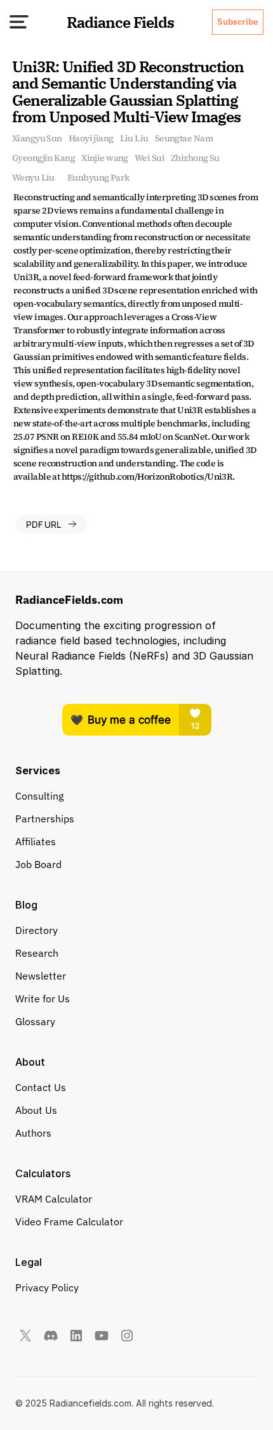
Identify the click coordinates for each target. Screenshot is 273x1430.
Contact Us (40, 1087)
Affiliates (35, 841)
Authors (33, 1133)
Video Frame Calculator (69, 1221)
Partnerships (44, 818)
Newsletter (40, 975)
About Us (36, 1110)
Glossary (35, 1021)
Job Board (38, 864)
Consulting (39, 795)
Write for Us (42, 998)
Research (36, 953)
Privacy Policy (47, 1287)
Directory (36, 930)
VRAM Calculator (53, 1198)
